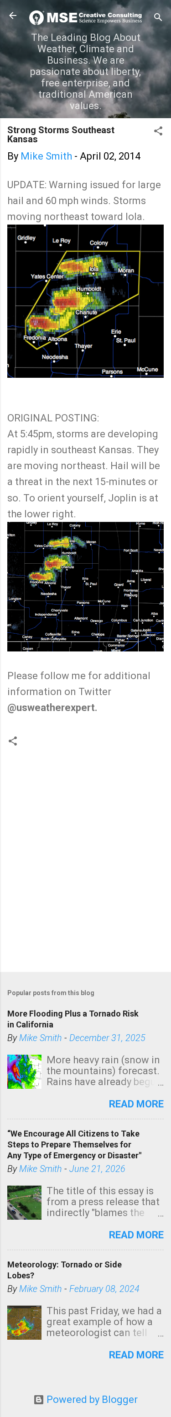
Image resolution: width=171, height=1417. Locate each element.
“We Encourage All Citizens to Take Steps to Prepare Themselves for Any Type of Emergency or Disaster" (74, 1144)
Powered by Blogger (91, 1399)
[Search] (158, 18)
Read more (136, 1104)
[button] (158, 132)
